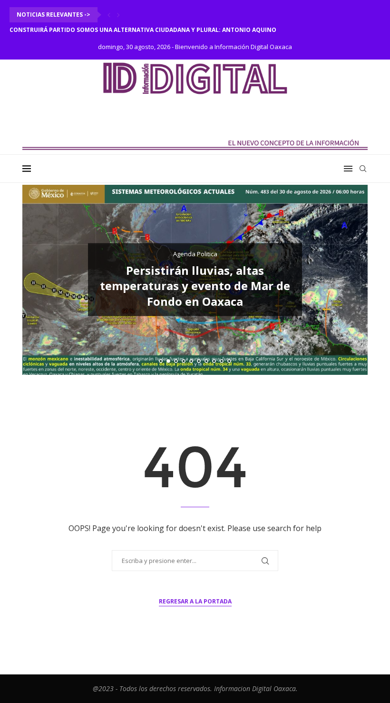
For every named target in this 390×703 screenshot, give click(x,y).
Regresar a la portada (195, 601)
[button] (109, 14)
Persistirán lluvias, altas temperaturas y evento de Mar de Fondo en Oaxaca (195, 285)
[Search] (363, 168)
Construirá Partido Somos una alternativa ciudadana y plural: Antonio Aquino (143, 30)
